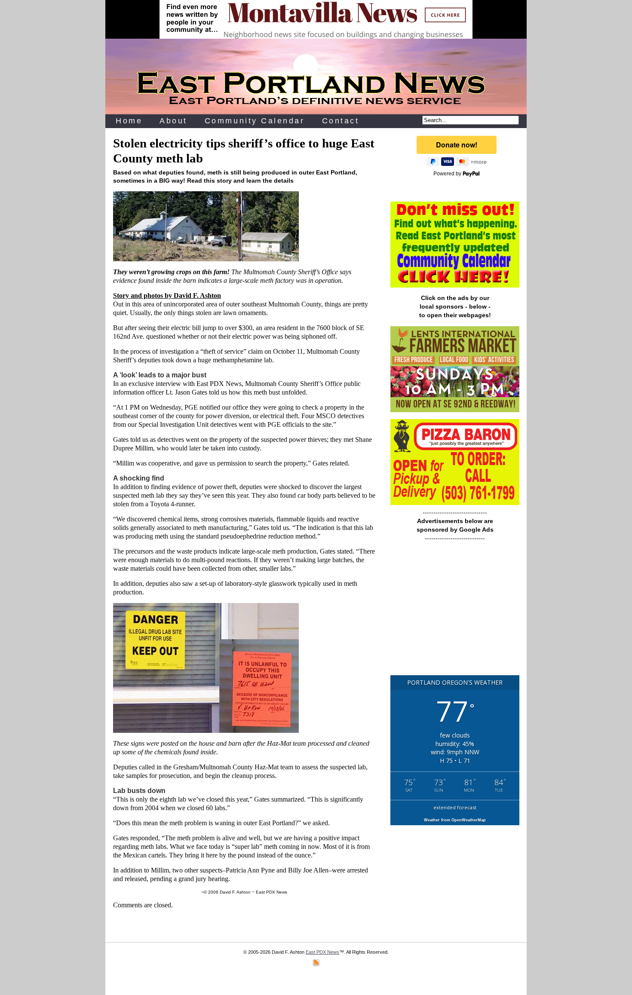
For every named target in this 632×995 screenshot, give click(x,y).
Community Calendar (255, 120)
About (173, 120)
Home (129, 120)
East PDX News (322, 952)
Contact (340, 120)
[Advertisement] (454, 612)
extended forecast (454, 807)
